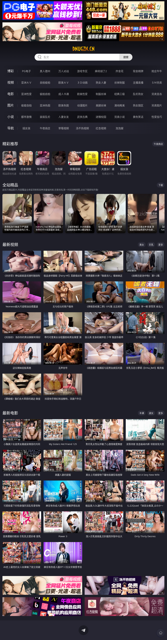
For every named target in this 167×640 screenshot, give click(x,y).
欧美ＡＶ (63, 82)
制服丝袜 (101, 94)
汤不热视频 (82, 128)
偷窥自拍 (26, 105)
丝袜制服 (119, 82)
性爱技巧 (157, 117)
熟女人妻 (101, 82)
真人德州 (45, 71)
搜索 (126, 57)
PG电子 (26, 71)
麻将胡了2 (101, 71)
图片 (10, 105)
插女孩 (26, 128)
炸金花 (119, 71)
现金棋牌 (138, 71)
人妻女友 (63, 117)
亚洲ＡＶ (26, 82)
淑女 (151, 413)
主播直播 (138, 82)
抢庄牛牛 (157, 71)
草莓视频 (63, 128)
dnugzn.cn (83, 49)
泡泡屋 (119, 128)
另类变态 (157, 94)
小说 (10, 117)
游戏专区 (82, 71)
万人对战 (63, 71)
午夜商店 (45, 128)
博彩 (10, 71)
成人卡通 (63, 94)
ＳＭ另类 (157, 82)
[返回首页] (161, 633)
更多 (160, 244)
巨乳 (151, 244)
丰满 (141, 413)
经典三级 (119, 94)
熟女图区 (138, 105)
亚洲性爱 (26, 94)
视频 (10, 82)
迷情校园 (101, 117)
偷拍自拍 (45, 94)
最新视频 (10, 244)
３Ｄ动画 (82, 82)
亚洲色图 (45, 105)
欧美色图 (63, 105)
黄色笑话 (138, 117)
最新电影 (10, 413)
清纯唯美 (119, 105)
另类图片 (157, 105)
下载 (160, 185)
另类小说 (119, 117)
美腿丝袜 (101, 105)
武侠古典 (82, 117)
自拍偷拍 (45, 82)
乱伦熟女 (138, 94)
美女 (141, 244)
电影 (10, 94)
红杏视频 (101, 128)
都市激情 (26, 117)
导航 (10, 128)
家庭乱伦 (45, 117)
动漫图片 (82, 105)
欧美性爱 (82, 94)
